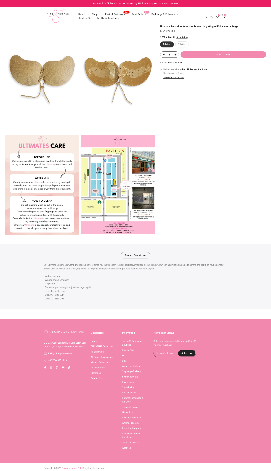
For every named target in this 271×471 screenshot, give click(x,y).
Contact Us (84, 18)
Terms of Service (130, 407)
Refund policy (129, 392)
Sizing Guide (128, 382)
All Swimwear (97, 352)
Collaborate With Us (131, 417)
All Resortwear (98, 367)
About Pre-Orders (131, 366)
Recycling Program (131, 428)
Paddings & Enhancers (164, 14)
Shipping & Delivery (131, 371)
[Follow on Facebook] (45, 367)
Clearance (96, 373)
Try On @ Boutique (108, 18)
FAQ (124, 355)
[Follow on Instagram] (51, 367)
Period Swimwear (116, 14)
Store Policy (128, 387)
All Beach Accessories (102, 357)
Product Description (135, 255)
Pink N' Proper (175, 62)
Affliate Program (130, 423)
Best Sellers (140, 14)
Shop (95, 14)
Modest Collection (100, 362)
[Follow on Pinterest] (57, 367)
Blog (124, 361)
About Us (126, 448)
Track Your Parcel (131, 442)
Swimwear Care (130, 376)
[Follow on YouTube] (63, 367)
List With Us (127, 412)
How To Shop (128, 350)
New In (82, 14)
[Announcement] (135, 3)
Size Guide (182, 37)
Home (94, 341)
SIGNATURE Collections (102, 346)
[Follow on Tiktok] (69, 367)
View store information (173, 77)
